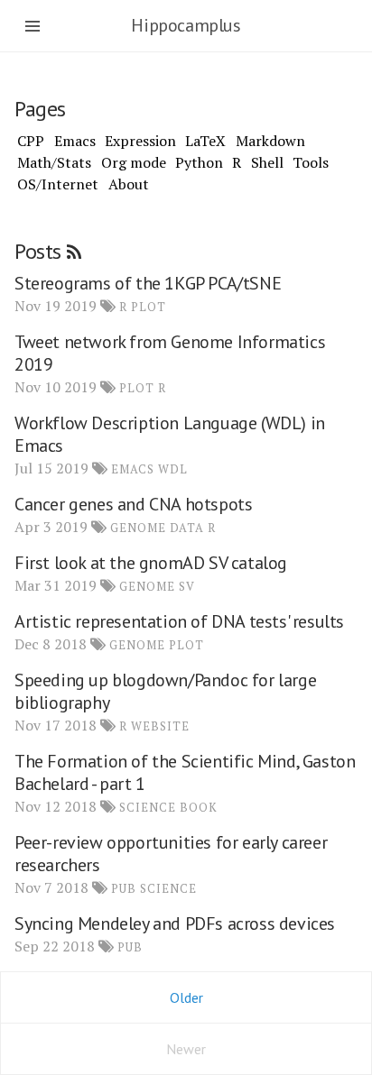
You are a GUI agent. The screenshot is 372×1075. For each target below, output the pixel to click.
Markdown (270, 141)
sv (187, 586)
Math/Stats (54, 162)
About (128, 184)
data (187, 528)
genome (138, 528)
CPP (30, 141)
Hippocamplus (185, 25)
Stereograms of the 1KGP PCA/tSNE (147, 283)
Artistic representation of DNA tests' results (179, 621)
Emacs (75, 141)
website (160, 726)
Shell (267, 162)
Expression (140, 141)
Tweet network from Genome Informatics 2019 (169, 353)
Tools (311, 162)
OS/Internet (57, 184)
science (147, 807)
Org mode (133, 162)
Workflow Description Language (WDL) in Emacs (169, 434)
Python (199, 162)
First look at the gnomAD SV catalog (150, 562)
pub (123, 888)
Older (186, 997)
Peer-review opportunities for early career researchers (170, 854)
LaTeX (205, 141)
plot (148, 307)
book (199, 807)
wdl (173, 469)
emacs (132, 469)
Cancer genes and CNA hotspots (133, 504)
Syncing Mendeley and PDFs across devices (174, 923)
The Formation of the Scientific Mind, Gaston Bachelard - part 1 (184, 772)
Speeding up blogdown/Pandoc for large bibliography (165, 691)
